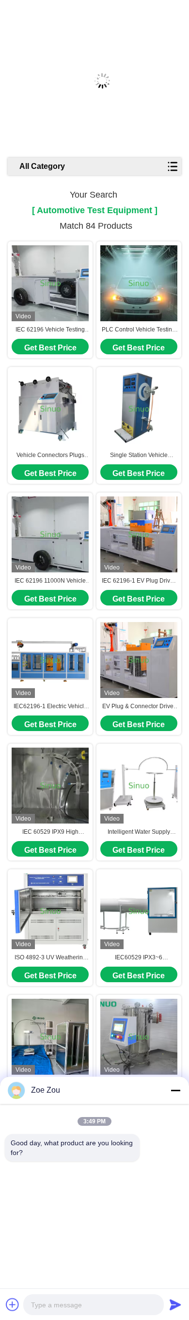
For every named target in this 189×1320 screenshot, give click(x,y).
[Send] (175, 1304)
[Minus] (175, 1090)
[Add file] (12, 1304)
